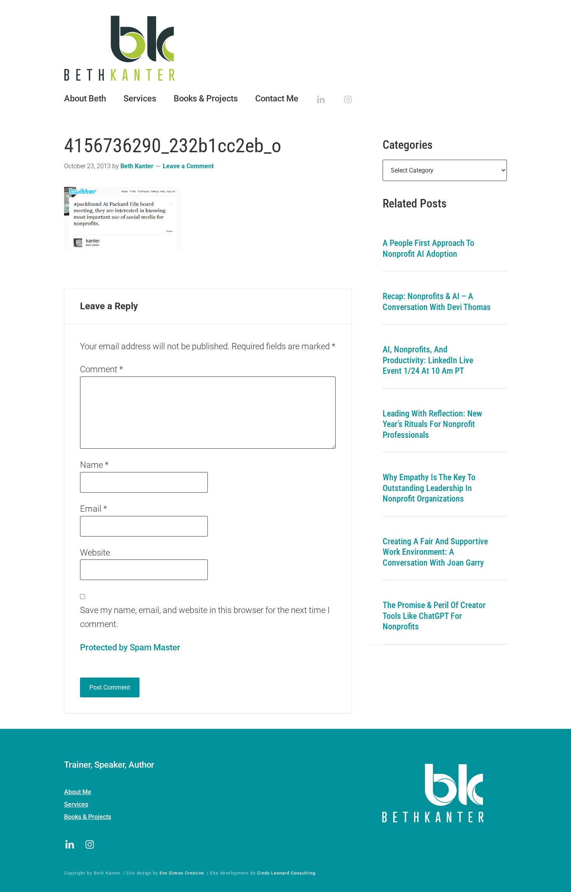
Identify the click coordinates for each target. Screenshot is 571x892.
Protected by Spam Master (130, 647)
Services (76, 804)
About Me (77, 792)
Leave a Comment (188, 166)
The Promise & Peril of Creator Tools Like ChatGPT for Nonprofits (434, 615)
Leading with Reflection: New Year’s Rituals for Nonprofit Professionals (432, 424)
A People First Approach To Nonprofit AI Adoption (428, 248)
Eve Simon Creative (182, 873)
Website (95, 553)
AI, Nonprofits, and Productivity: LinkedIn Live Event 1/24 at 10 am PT (428, 360)
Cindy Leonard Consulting (286, 873)
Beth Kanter (285, 48)
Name (94, 465)
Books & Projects (87, 817)
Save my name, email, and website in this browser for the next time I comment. (205, 617)
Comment (101, 369)
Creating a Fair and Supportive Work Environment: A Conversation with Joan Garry (435, 552)
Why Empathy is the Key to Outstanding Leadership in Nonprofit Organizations (429, 487)
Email (93, 509)
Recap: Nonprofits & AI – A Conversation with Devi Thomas (437, 301)
